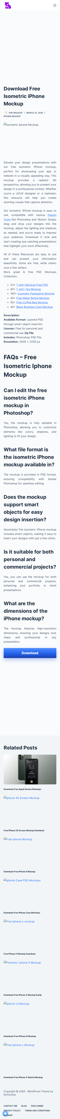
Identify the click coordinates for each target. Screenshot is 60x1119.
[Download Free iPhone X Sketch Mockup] (30, 1058)
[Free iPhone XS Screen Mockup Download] (30, 811)
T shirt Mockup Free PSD (32, 284)
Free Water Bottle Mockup (32, 298)
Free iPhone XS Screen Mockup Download (24, 830)
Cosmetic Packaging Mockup (36, 293)
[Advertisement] (30, 45)
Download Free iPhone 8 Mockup (19, 871)
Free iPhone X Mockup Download (20, 954)
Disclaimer (37, 1106)
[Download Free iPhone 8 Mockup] (30, 852)
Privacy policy (12, 1110)
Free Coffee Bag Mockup (32, 302)
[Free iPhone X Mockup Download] (30, 934)
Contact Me (10, 1106)
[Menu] (54, 5)
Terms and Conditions (37, 1110)
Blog (24, 1106)
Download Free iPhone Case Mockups (22, 912)
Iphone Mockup (12, 116)
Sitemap (8, 1115)
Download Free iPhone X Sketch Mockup (23, 1077)
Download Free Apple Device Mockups (22, 789)
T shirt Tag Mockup (28, 289)
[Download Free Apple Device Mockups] (30, 769)
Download (30, 653)
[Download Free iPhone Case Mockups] (30, 893)
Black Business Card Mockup (34, 307)
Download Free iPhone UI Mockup (20, 1036)
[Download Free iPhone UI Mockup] (30, 1016)
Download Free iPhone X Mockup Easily (23, 995)
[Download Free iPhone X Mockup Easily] (30, 975)
